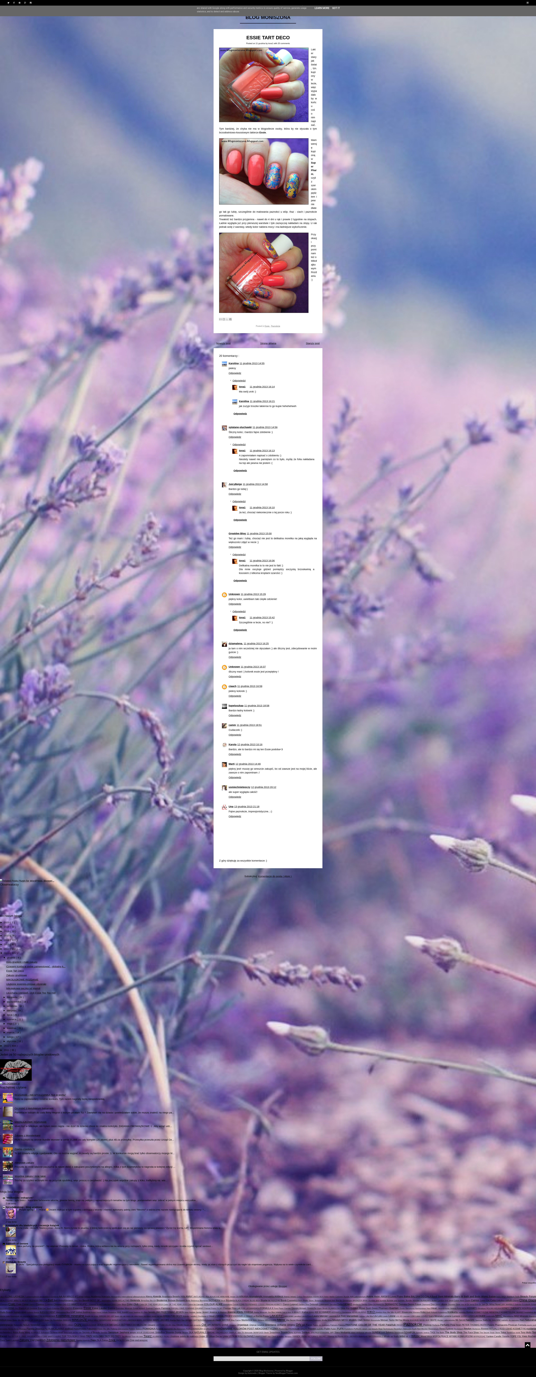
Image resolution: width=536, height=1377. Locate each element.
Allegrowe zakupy (24, 1162)
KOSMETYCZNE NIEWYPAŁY (487, 1312)
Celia (493, 1300)
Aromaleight (256, 1296)
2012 (7, 1045)
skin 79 (240, 1332)
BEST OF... (96, 1300)
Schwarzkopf (57, 1332)
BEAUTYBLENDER (30, 1300)
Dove (458, 1304)
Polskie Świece (135, 1329)
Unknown (234, 594)
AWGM (384, 1296)
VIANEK (296, 1336)
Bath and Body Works (476, 1296)
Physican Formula (517, 1325)
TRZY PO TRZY (113, 1336)
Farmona (166, 1308)
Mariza (173, 1320)
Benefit (86, 1300)
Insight (125, 1312)
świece (426, 1332)
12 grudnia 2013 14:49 (248, 764)
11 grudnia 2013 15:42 (262, 617)
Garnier (288, 1308)
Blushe (264, 1300)
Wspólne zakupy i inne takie (30, 1176)
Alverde (157, 1296)
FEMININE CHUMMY (194, 1308)
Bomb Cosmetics (289, 1300)
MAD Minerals (521, 1316)
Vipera (330, 1336)
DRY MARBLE (508, 1304)
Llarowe (406, 1316)
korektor (462, 1312)
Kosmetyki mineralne (70, 1316)
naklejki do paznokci (510, 1320)
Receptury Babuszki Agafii (405, 1329)
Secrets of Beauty (91, 1332)
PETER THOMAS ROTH (474, 1325)
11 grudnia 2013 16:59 (249, 686)
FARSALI (175, 1308)
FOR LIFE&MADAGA (250, 1308)
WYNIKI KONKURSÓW (461, 1336)
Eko (17, 1308)
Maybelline (247, 1320)
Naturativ (18, 1325)
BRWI (365, 1300)
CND (64, 1304)
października (14, 1001)
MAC (499, 1316)
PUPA (340, 1328)
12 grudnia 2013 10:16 (249, 744)
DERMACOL (379, 1304)
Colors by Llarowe (195, 1304)
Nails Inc (487, 1320)
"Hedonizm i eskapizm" (20, 1197)
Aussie (347, 1296)
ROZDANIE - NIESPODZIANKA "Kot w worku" (40, 1094)
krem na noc (157, 1316)
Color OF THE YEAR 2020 (175, 1304)
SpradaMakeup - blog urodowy (24, 1207)
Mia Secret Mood (294, 1320)
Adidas (87, 1296)
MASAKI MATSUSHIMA (196, 1320)
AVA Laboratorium (358, 1296)
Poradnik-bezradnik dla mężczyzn (171, 1329)
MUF (427, 1320)
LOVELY (425, 1316)
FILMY (220, 1308)
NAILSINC (496, 1320)
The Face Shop (471, 1332)
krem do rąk (120, 1316)
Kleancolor (407, 1312)
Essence (78, 1308)
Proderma (283, 1329)
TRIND (82, 1336)
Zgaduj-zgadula (83, 1340)
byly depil (449, 1300)
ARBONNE (225, 1296)
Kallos (305, 1312)
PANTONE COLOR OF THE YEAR (365, 1324)
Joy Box (272, 1312)
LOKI (412, 1316)
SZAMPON (410, 1332)
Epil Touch (47, 1308)
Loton (418, 1316)
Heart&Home (444, 1308)
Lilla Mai (370, 1316)
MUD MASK (419, 1320)
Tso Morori (126, 1336)
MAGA (3, 1320)
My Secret (460, 1320)
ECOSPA (4, 1308)
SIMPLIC (233, 1332)
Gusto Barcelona (407, 1308)
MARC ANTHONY (145, 1320)
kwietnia (12, 1028)
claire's (32, 1304)
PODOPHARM (80, 1329)
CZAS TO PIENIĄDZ (248, 1304)
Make (9, 1320)
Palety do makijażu (321, 1325)
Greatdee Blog (237, 533)
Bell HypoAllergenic (64, 1300)
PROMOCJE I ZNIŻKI (298, 1329)
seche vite (77, 1332)
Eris (62, 1308)
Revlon (468, 1328)
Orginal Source (257, 1325)
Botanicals (319, 1300)
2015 (7, 944)
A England (54, 1296)
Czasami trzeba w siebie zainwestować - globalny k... (35, 966)
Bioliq (188, 1300)
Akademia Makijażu (101, 1296)
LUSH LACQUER (477, 1316)
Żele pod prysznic (139, 1340)
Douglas (452, 1304)
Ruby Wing (25, 1332)
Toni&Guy (511, 1332)
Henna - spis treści (16, 1200)
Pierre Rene (13, 1329)
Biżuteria (230, 1300)
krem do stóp (132, 1316)
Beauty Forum (528, 1296)
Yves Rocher (529, 1336)
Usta (225, 1336)
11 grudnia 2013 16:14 (262, 386)
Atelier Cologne (336, 1296)
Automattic (252, 1373)
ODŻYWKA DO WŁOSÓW (133, 1325)
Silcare (185, 1332)
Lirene (392, 1316)
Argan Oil (234, 1296)
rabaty (365, 1329)
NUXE (59, 1325)
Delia (340, 1304)
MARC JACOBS (161, 1320)
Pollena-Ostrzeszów (120, 1329)
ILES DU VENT (48, 1312)
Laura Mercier (320, 1316)
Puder (327, 1328)
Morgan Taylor (388, 1320)
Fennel (207, 1308)
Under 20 (204, 1336)
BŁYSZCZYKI (274, 1300)
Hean (434, 1308)
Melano (261, 1320)
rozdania (531, 1328)
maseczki (211, 1320)
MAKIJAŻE (80, 1319)
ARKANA (244, 1296)
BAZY (504, 1296)
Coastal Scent (95, 1304)
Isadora (137, 1312)
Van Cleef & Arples (275, 1336)
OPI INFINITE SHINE (218, 1325)
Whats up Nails (391, 1336)
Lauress (333, 1316)
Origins (291, 1324)
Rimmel (485, 1328)
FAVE (182, 1308)
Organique (243, 1324)
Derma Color (367, 1304)
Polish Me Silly (104, 1329)
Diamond (426, 1304)
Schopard (45, 1332)
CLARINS (49, 1304)
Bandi (435, 1296)
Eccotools (526, 1304)
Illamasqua (61, 1312)
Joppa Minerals (261, 1312)
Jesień (205, 1312)
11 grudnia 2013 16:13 (262, 450)
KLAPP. (398, 1312)
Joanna (231, 1312)
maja (10, 1023)
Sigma (178, 1332)
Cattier (483, 1300)
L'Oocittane (201, 1316)
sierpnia (11, 1010)
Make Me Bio (18, 1320)
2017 (7, 935)
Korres (470, 1312)
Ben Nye (78, 1300)
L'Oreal (211, 1316)
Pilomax (23, 1329)
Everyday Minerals (124, 1308)
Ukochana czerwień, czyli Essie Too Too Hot (30, 993)
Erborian (56, 1308)
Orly (299, 1324)
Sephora (124, 1332)
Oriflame (282, 1324)
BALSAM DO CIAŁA (421, 1296)
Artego (287, 1296)
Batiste (492, 1296)
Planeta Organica (35, 1328)
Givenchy (312, 1308)
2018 (7, 931)
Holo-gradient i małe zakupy (21, 962)
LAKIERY (277, 1316)
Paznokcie (275, 326)
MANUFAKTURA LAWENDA (124, 1320)
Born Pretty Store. (306, 1300)
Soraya (306, 1332)
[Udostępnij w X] (227, 319)
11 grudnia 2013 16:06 (262, 560)
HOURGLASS (529, 1308)
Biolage (172, 1300)
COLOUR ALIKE (213, 1304)
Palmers (334, 1325)
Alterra (149, 1296)
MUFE (433, 1320)
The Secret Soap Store (490, 1332)
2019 (7, 926)
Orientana (271, 1324)
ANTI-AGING (199, 1296)
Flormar (227, 1308)
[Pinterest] (19, 3)
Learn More (322, 8)
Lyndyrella (490, 1316)
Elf (28, 1308)
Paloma (342, 1325)
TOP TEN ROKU (70, 1336)
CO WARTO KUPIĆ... (78, 1304)
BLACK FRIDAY (242, 1300)
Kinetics (379, 1312)
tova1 (271, 43)
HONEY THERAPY (512, 1308)
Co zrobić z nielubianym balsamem (34, 1108)
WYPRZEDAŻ (479, 1336)
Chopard (4, 1304)
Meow (281, 1319)
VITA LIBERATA (351, 1336)
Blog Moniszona (268, 17)
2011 (7, 1050)
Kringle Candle (189, 1316)
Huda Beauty (7, 1312)
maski (218, 1320)
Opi (204, 1324)
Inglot (93, 1312)
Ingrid (99, 1312)
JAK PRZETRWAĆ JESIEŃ (170, 1312)
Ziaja (93, 1340)
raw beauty (373, 1329)
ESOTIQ (69, 1308)
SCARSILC (36, 1332)
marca (11, 1032)
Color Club (133, 1304)
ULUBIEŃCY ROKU (161, 1336)
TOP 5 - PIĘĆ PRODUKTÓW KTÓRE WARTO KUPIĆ (38, 1336)
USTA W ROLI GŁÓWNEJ (241, 1336)
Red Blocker (422, 1329)
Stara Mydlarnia (342, 1332)
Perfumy (445, 1324)
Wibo (402, 1336)
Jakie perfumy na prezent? (30, 1246)
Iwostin (152, 1312)
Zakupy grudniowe (16, 975)
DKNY (438, 1304)
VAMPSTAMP (261, 1336)
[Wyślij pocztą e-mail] (220, 319)
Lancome (289, 1316)
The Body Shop (454, 1332)
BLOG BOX (255, 1300)
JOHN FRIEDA (245, 1312)
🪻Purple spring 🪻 (27, 1209)
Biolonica (195, 1300)
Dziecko (518, 1304)
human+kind (20, 1312)
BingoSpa (145, 1300)
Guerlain (394, 1308)
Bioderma (162, 1300)
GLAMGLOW (334, 1308)
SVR (383, 1332)
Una (231, 806)
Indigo (79, 1312)
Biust (223, 1300)
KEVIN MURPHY (359, 1312)
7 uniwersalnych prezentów (37, 1296)
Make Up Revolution (54, 1320)
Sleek (267, 1332)
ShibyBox (160, 1332)
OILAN (168, 1325)
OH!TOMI (160, 1325)
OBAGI (70, 1325)
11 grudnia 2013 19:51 (249, 725)
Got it (336, 8)
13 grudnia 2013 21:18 (246, 806)
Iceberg (30, 1312)
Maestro (532, 1316)
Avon (377, 1296)
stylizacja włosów (364, 1332)
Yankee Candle (494, 1336)
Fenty (214, 1308)
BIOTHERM (215, 1300)
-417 (2, 1296)
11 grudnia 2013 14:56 (265, 427)
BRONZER (358, 1300)
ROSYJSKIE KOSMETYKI (512, 1328)
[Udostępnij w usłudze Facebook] (230, 319)
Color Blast (121, 1304)
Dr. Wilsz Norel (493, 1304)
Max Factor (236, 1320)
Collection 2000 (109, 1304)
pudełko (320, 1329)
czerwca (12, 1019)
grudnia (11, 957)
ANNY (189, 1296)
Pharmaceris (501, 1325)
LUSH (464, 1316)
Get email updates (268, 1352)
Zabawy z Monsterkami (27, 1135)
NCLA (26, 1324)
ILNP (73, 1312)
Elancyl (23, 1308)
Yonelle (506, 1336)
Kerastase (347, 1312)
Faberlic (157, 1308)
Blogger (282, 1286)
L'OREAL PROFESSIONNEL (229, 1316)
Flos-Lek (236, 1308)
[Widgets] (527, 1345)
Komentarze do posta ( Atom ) (275, 876)
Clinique (57, 1304)
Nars (522, 1320)
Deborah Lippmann (320, 1304)
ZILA (99, 1340)
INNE (119, 1312)
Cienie (25, 1304)
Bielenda (135, 1300)
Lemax (362, 1316)
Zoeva (105, 1340)
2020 (7, 922)
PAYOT (400, 1325)
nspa (43, 1325)
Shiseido (170, 1332)
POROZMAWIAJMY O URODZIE (200, 1329)
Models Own (356, 1320)
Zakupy (24, 1340)
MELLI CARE (271, 1320)
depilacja (357, 1304)
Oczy (78, 1324)
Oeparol (151, 1325)
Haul (429, 1308)
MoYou (399, 1320)
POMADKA (149, 1328)
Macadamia (508, 1316)
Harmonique (421, 1308)
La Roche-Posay (261, 1316)
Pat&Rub (391, 1324)
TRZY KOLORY (95, 1336)
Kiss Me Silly (389, 1312)
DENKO (348, 1304)
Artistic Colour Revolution (301, 1296)
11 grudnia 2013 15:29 (253, 594)
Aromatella (268, 1296)
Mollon (367, 1320)
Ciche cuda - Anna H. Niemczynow (34, 1228)
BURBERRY (426, 1300)
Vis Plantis (339, 1336)
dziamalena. (236, 643)
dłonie (444, 1304)
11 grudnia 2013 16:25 (256, 643)
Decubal (333, 1304)
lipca (10, 1014)
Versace (288, 1336)
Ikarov (37, 1312)
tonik (518, 1332)
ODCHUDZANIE (89, 1325)
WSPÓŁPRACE (440, 1336)
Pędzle (491, 1325)
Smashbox (275, 1332)
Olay (174, 1325)
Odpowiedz (235, 373)
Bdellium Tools (513, 1296)
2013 (7, 953)
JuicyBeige (235, 484)
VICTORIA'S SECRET (317, 1336)
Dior (433, 1304)
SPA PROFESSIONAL (320, 1332)
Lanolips (298, 1316)
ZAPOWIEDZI (38, 1340)
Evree (136, 1308)
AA (61, 1296)
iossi (131, 1312)
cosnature (228, 1304)
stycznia (12, 1041)
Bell (51, 1300)
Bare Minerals (446, 1296)
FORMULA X (267, 1308)
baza (498, 1296)
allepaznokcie (139, 1296)
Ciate (19, 1304)
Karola (232, 744)
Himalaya (481, 1308)
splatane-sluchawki (240, 427)
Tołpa (504, 1332)
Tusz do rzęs (137, 1336)
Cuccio (236, 1304)
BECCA (43, 1300)
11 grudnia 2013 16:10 (262, 507)
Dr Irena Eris (473, 1304)
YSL (519, 1336)
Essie (267, 326)
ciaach (232, 686)
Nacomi (470, 1320)
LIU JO (399, 1316)
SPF (332, 1332)
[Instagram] (31, 3)
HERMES (472, 1308)
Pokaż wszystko (529, 1283)
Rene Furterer (446, 1328)
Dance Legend (290, 1304)
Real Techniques (386, 1329)
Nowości (35, 1324)
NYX (64, 1325)
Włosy (415, 1336)
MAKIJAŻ (67, 1320)
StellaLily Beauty (16, 1262)
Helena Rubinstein (458, 1308)
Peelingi (427, 1325)
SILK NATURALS (198, 1332)
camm (232, 725)
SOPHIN (298, 1332)
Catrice (475, 1300)
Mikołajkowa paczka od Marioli (23, 988)
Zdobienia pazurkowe (61, 1340)
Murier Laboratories (446, 1320)
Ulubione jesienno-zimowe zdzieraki (26, 984)
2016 (7, 940)
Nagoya (479, 1320)
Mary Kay (180, 1320)
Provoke (312, 1328)
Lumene (447, 1316)
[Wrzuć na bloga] (223, 319)
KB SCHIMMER (323, 1312)
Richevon (476, 1329)
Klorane (416, 1312)
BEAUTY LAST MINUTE (11, 1300)
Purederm (349, 1329)
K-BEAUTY (297, 1312)
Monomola (376, 1320)
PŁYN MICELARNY (55, 1328)
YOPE (513, 1336)
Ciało (12, 1304)
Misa (330, 1320)
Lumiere (456, 1316)
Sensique (113, 1332)
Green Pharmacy (380, 1308)
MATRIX (226, 1320)
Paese (309, 1325)
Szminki (419, 1332)
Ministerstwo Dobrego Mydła (315, 1320)
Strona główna (268, 343)
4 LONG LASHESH (15, 1296)
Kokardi (434, 1312)
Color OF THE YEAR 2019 (151, 1304)
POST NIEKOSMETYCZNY (263, 1328)
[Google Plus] (25, 3)
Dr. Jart (482, 1304)
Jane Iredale (190, 1312)
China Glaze (527, 1300)
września (12, 1006)
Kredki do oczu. (92, 1316)
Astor (326, 1296)
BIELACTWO (124, 1300)
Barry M (459, 1296)
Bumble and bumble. (396, 1300)
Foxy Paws (279, 1308)
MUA (412, 1320)
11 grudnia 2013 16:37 (253, 666)
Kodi (428, 1312)
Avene (370, 1296)
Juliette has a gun (283, 1312)
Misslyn (336, 1320)
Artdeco (279, 1296)
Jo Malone (222, 1312)
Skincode (248, 1332)
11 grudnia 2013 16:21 (262, 401)
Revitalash (459, 1329)
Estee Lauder (100, 1308)
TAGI (433, 1332)
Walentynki (363, 1336)
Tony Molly (526, 1332)
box (334, 1300)
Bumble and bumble (377, 1300)
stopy (353, 1332)
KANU (312, 1312)
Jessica (213, 1312)
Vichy (304, 1336)
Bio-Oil (153, 1300)
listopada (12, 997)
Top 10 (11, 1336)
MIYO (345, 1320)
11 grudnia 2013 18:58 (256, 705)
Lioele (385, 1316)
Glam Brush (322, 1308)
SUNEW (376, 1332)
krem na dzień (145, 1316)
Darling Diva (304, 1304)
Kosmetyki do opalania (20, 1316)
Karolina (234, 363)
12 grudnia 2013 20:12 (263, 787)
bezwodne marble (110, 1300)
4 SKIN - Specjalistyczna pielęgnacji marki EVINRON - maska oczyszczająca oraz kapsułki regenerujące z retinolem (78, 1264)
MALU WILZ (93, 1320)
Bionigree (204, 1300)
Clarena (40, 1304)
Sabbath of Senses (17, 1243)
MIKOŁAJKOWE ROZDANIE (22, 979)
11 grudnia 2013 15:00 (259, 533)
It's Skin (144, 1312)
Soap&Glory (287, 1332)
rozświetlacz (6, 1332)
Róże (16, 1332)
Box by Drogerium (344, 1300)
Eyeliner (150, 1308)
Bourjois (328, 1300)
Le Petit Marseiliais (348, 1316)
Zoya (112, 1340)
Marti (232, 764)
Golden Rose (358, 1308)
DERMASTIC (392, 1304)
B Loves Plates (396, 1296)
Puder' (334, 1329)
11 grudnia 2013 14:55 (252, 363)
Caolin (468, 1300)
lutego (11, 1037)
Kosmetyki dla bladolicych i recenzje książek (32, 1225)
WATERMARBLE (376, 1336)
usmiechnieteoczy (239, 787)
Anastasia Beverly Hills (174, 1296)
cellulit (508, 1300)
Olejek (179, 1325)
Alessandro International (122, 1296)
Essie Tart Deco (268, 37)
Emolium (34, 1308)
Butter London (438, 1300)
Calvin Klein (459, 1300)
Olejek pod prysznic (192, 1325)
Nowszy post (223, 343)
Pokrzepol (92, 1328)
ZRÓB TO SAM (123, 1340)
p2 (304, 1324)
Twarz (147, 1336)
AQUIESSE (215, 1296)
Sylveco (390, 1332)
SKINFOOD (258, 1332)
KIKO (371, 1312)
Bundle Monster (413, 1300)
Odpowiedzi (239, 380)
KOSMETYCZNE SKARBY (512, 1312)
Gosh (369, 1308)
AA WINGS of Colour (73, 1296)
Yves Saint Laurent (9, 1340)
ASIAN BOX (318, 1296)
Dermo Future (415, 1304)
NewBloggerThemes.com (286, 1373)
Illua (68, 1312)
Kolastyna (442, 1312)
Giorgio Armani (299, 1308)
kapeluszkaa (236, 705)
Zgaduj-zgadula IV (25, 1149)
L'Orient (248, 1316)
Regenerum (433, 1329)
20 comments (284, 43)
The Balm (440, 1332)
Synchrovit (399, 1332)
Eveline (112, 1308)
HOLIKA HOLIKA (494, 1308)
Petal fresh (456, 1325)
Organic (233, 1325)
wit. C (408, 1336)
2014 (7, 949)
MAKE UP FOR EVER (35, 1320)
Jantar (199, 1312)
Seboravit (68, 1332)
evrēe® (142, 1308)
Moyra (406, 1320)
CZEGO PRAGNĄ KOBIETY (270, 1304)
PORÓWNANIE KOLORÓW (231, 1328)
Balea (407, 1296)
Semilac (104, 1332)
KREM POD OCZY (173, 1316)
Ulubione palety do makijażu (184, 1336)
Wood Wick (426, 1336)
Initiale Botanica (109, 1312)
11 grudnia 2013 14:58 (255, 484)
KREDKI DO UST (107, 1316)
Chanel (515, 1300)
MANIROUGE (105, 1320)
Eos (40, 1308)
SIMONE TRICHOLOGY (218, 1332)
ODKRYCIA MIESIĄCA (108, 1325)
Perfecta (436, 1325)
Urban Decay (216, 1336)
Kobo (423, 1312)
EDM (11, 1308)
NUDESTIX (51, 1325)
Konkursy (453, 1312)
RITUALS (494, 1328)
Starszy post (313, 343)
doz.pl (464, 1304)
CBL (488, 1300)
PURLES (358, 1329)
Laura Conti (307, 1316)
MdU (255, 1320)
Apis (207, 1296)
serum (133, 1332)
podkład (69, 1328)
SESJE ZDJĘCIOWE (146, 1332)
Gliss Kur (345, 1308)
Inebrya (87, 1312)
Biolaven (181, 1300)
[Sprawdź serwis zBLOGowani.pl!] (10, 1083)
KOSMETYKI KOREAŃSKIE (43, 1316)
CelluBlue (500, 1300)
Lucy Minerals (436, 1316)
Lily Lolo (378, 1316)
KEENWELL (336, 1312)
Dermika (403, 1304)
